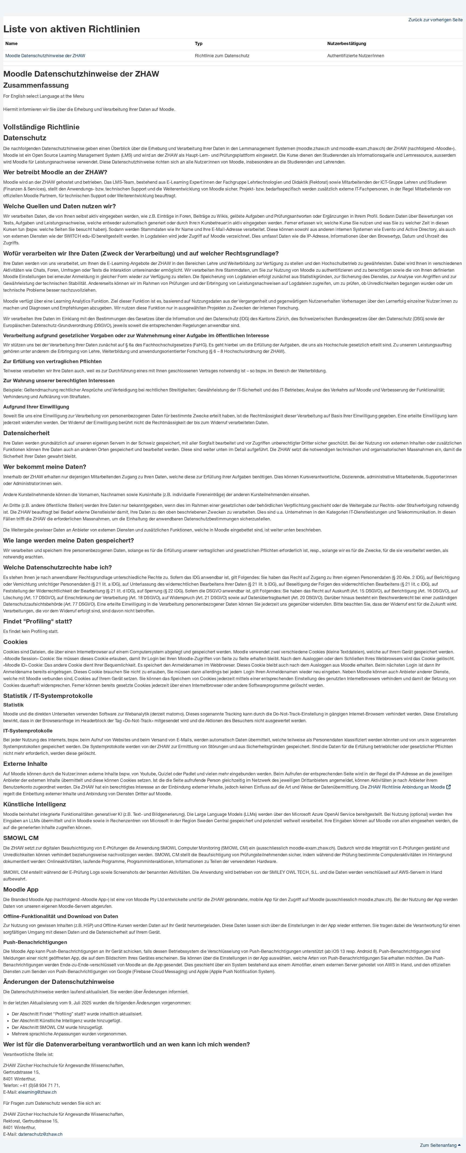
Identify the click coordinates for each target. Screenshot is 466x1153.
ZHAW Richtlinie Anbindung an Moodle (406, 786)
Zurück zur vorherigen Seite (436, 19)
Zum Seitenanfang (439, 1145)
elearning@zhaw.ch (37, 1091)
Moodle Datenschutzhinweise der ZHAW (45, 55)
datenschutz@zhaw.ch (40, 1134)
